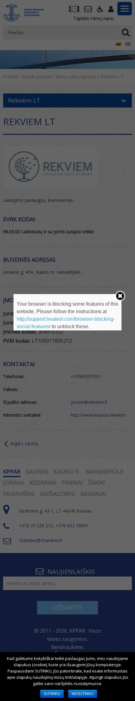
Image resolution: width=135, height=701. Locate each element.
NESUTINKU (83, 694)
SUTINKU (52, 694)
